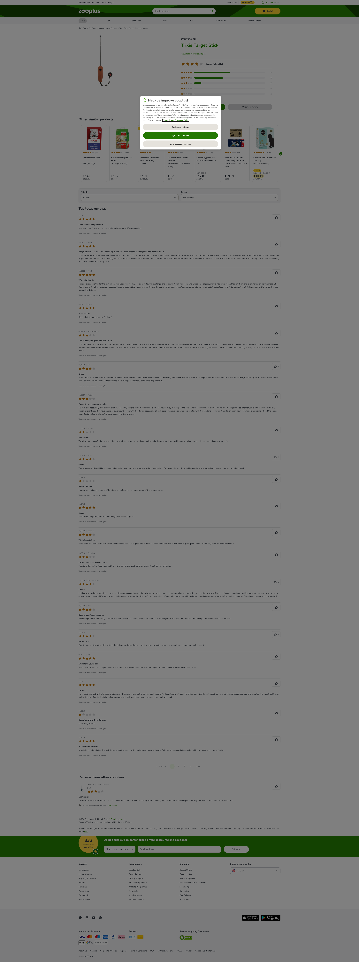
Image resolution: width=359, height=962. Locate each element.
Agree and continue (180, 135)
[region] (180, 122)
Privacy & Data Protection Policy (175, 120)
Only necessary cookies (180, 144)
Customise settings (180, 127)
